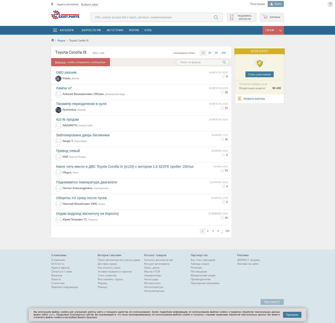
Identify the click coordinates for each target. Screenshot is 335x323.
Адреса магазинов (67, 4)
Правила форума (254, 99)
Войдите (60, 62)
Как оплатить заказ (109, 267)
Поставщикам (199, 271)
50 (216, 53)
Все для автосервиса (156, 263)
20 (209, 53)
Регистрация (257, 4)
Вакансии (56, 275)
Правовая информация (64, 287)
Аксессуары (151, 279)
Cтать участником (259, 74)
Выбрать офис (89, 4)
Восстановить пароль (110, 279)
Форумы (102, 283)
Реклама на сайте (247, 263)
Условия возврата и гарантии (115, 271)
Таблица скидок (200, 263)
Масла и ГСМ (152, 271)
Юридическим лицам (203, 275)
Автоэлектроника (154, 290)
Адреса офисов (60, 267)
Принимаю (292, 314)
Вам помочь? (272, 301)
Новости (56, 279)
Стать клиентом (107, 275)
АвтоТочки (115, 30)
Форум (134, 30)
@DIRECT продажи (248, 260)
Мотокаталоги (152, 283)
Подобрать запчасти (244, 17)
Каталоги (66, 30)
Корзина (275, 17)
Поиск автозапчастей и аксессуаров (119, 260)
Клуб (148, 30)
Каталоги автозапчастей (158, 260)
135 (227, 231)
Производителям (201, 279)
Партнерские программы (205, 283)
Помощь (102, 287)
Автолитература (153, 287)
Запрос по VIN (91, 30)
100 (224, 53)
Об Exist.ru (57, 263)
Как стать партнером (203, 260)
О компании (58, 260)
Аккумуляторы (152, 275)
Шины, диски (151, 267)
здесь (52, 314)
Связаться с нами (61, 271)
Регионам (196, 267)
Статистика (57, 283)
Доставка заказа (107, 263)
